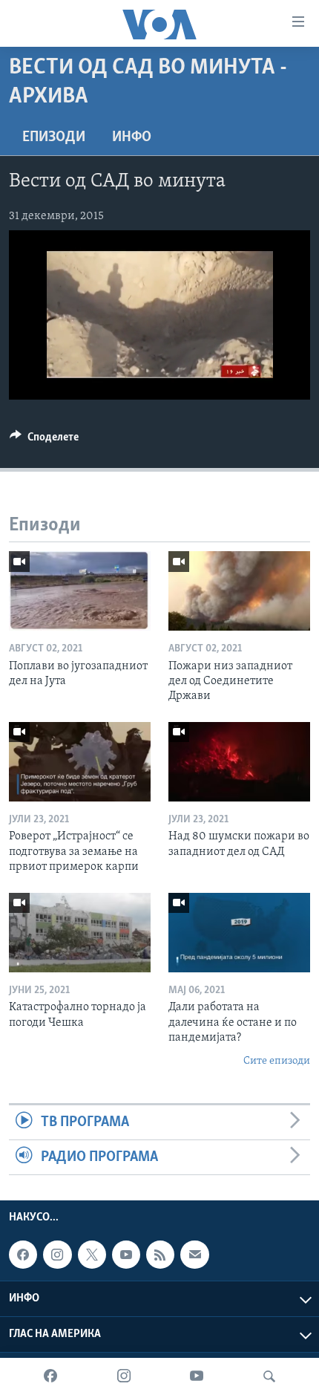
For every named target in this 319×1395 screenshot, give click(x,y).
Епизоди (53, 137)
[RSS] (160, 1255)
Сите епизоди (276, 1061)
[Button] (44, 440)
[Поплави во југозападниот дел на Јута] (80, 591)
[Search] (269, 1376)
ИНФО (131, 137)
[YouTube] (197, 1376)
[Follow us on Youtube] (126, 1255)
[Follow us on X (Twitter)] (92, 1255)
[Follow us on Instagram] (57, 1255)
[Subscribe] (194, 1255)
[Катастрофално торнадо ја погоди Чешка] (80, 932)
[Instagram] (124, 1376)
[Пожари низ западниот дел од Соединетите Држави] (239, 591)
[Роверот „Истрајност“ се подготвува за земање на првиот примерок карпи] (80, 761)
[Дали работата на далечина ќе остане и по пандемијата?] (239, 932)
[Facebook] (50, 1376)
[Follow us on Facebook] (23, 1255)
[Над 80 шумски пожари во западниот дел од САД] (239, 761)
